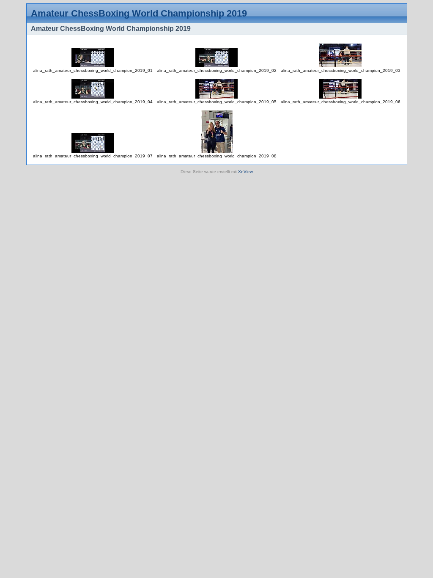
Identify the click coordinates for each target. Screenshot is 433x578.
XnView (245, 171)
